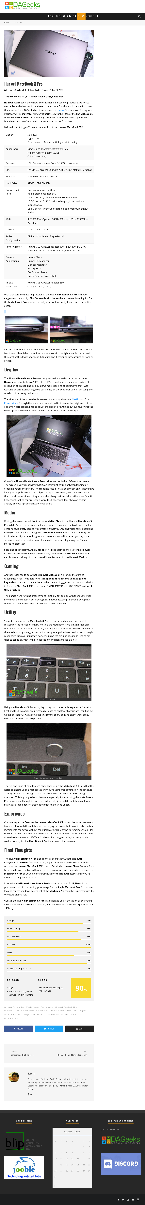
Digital (60, 16)
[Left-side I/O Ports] (71, 329)
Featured (20, 90)
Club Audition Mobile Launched (72, 1053)
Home (51, 16)
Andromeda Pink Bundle (22, 1053)
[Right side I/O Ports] (26, 329)
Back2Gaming (56, 1079)
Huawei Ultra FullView (47, 1011)
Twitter (61, 1085)
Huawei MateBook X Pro (66, 1007)
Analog (71, 16)
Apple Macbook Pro (35, 1007)
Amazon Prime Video (14, 1007)
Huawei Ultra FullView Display (72, 1011)
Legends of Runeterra (35, 1014)
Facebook (42, 1085)
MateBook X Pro (69, 1014)
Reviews (44, 90)
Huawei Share (28, 1011)
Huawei (50, 1007)
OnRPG (81, 1082)
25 (61, 1171)
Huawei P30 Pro (12, 1011)
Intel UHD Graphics (13, 1014)
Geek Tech (29, 90)
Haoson (9, 89)
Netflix (82, 1014)
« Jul (55, 1186)
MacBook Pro (53, 1014)
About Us (92, 16)
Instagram (52, 1085)
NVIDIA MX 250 (11, 1018)
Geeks (81, 16)
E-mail (69, 1085)
